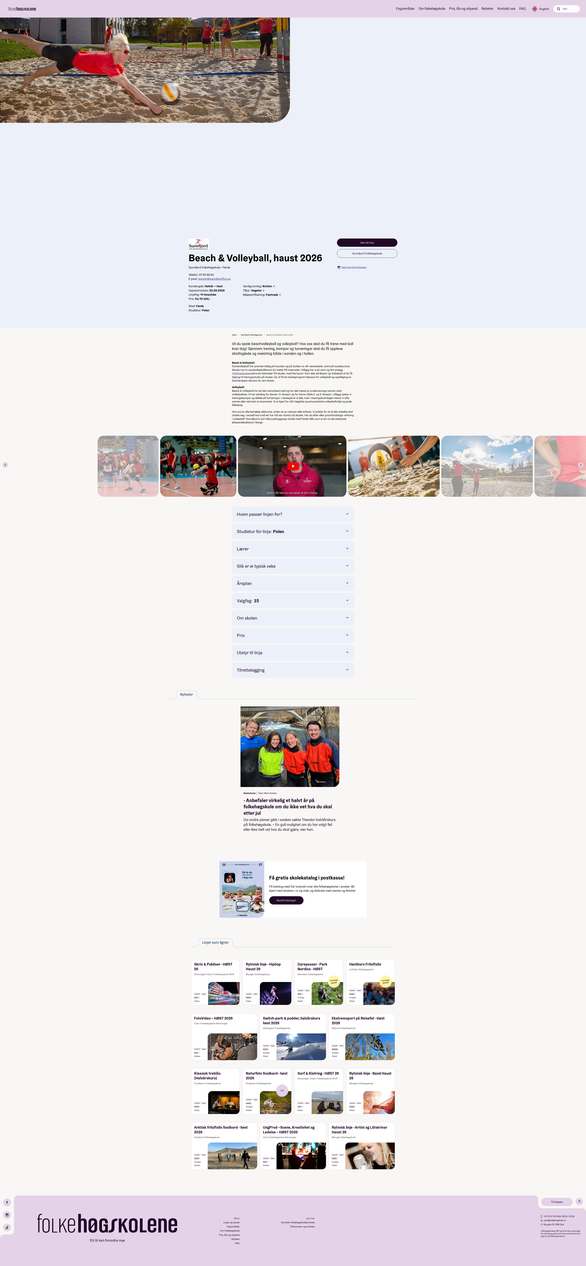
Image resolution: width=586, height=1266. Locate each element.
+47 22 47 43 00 (551, 1216)
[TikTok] (7, 1228)
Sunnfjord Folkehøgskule (367, 253)
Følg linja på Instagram (354, 267)
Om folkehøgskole (432, 8)
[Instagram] (7, 1215)
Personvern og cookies (302, 1226)
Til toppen (557, 1202)
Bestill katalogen (286, 900)
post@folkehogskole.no (555, 1220)
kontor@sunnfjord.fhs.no (214, 279)
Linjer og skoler (231, 1222)
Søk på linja (367, 242)
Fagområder (405, 8)
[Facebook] (7, 1202)
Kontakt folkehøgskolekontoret (298, 1222)
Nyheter (488, 8)
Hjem (234, 335)
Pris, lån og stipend (463, 8)
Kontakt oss (506, 8)
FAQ (522, 8)
